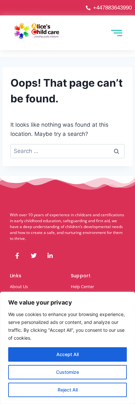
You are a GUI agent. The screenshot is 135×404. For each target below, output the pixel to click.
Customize (67, 372)
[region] (67, 348)
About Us (19, 286)
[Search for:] (67, 151)
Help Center (82, 286)
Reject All (68, 390)
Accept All (67, 354)
